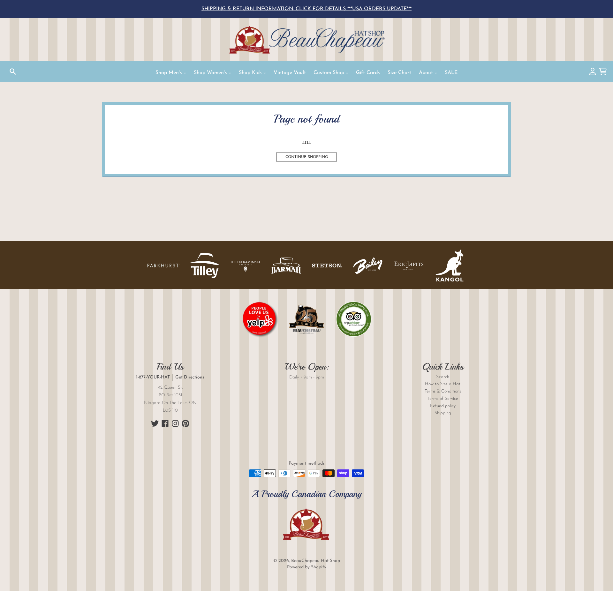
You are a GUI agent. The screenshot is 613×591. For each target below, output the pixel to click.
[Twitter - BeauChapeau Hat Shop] (155, 423)
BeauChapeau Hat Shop (315, 560)
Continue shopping (306, 157)
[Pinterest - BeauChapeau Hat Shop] (185, 423)
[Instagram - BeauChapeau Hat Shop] (175, 423)
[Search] (13, 71)
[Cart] (603, 71)
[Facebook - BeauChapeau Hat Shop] (165, 423)
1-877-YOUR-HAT (153, 377)
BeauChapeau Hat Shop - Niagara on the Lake (306, 40)
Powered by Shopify (306, 567)
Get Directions (189, 377)
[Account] (592, 71)
